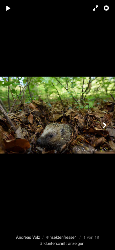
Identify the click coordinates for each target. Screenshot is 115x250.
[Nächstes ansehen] (105, 125)
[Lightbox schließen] (107, 8)
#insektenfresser (61, 237)
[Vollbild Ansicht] (92, 8)
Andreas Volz (28, 237)
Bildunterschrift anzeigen (62, 243)
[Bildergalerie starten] (8, 8)
